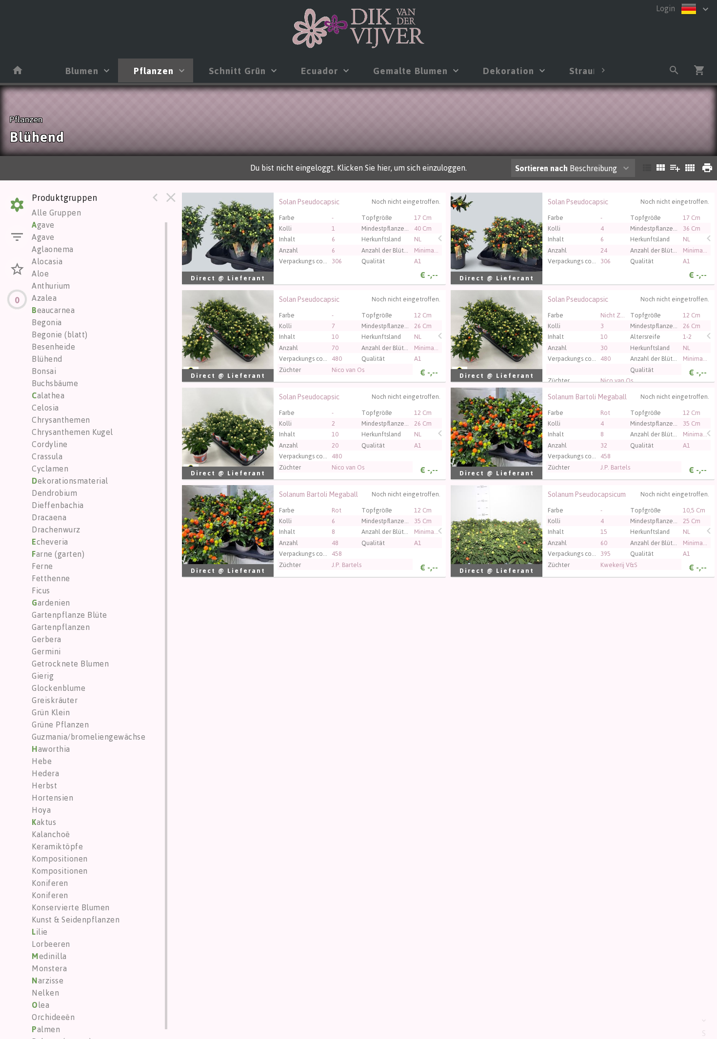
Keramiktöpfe (57, 846)
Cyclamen (50, 468)
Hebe (42, 761)
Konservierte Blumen (71, 907)
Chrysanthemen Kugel (72, 432)
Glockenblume (58, 688)
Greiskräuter (55, 700)
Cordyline (50, 444)
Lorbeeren (51, 944)
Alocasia (47, 261)
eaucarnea (53, 310)
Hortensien (52, 798)
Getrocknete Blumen (70, 663)
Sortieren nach (541, 168)
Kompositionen (60, 858)
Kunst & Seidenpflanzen (76, 919)
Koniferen (50, 883)
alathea (48, 395)
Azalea (44, 298)
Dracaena (49, 517)
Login (665, 8)
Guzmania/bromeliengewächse (88, 737)
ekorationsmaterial (70, 481)
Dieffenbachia (58, 505)
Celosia (45, 407)
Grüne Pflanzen (60, 724)
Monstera (49, 968)
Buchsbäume (55, 383)
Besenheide (53, 347)
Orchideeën (53, 1017)
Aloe (40, 273)
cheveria (50, 542)
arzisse (47, 980)
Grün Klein (51, 712)
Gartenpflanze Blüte (69, 615)
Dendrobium (54, 493)
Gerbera (46, 639)
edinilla (49, 956)
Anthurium (51, 286)
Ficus (41, 590)
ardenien (51, 603)
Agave (43, 237)
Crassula (47, 456)
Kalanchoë (51, 834)
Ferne (42, 566)
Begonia (47, 322)
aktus (44, 822)
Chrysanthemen (61, 420)
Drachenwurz (56, 529)
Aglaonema (53, 249)
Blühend (47, 359)
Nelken (45, 993)
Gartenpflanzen (61, 627)
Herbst (44, 785)
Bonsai (44, 371)
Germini (46, 651)
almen (46, 1029)
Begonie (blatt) (60, 334)
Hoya (41, 810)
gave (43, 225)
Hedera (45, 773)
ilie (40, 932)
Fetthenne (51, 578)
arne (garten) (58, 554)
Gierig (43, 676)
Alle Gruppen (56, 212)
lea (40, 1005)
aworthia (51, 749)
